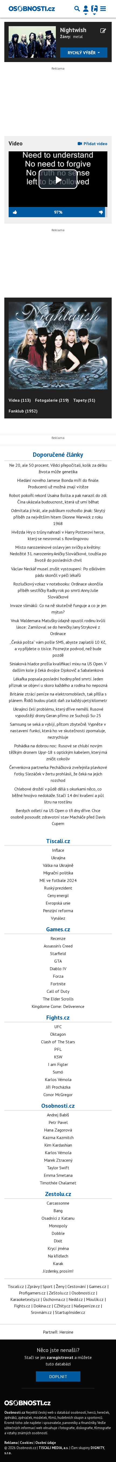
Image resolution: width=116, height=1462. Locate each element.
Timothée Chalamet (58, 1182)
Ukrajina (58, 857)
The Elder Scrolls (58, 998)
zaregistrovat (60, 1357)
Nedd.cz (76, 1299)
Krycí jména (58, 1248)
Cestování (76, 1286)
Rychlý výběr (82, 52)
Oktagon (58, 1034)
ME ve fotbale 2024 (58, 880)
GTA (58, 961)
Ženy (60, 1286)
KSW (58, 1056)
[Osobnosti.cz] (32, 8)
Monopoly (58, 1225)
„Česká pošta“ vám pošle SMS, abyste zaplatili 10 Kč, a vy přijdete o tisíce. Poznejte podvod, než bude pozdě (58, 648)
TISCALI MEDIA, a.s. (54, 1448)
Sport (48, 1286)
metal (78, 36)
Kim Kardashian (58, 1145)
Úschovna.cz (54, 1299)
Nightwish (73, 30)
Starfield (58, 953)
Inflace (58, 850)
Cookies (26, 1442)
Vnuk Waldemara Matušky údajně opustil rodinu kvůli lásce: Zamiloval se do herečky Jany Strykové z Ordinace (58, 627)
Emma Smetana (58, 1175)
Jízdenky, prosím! (58, 1271)
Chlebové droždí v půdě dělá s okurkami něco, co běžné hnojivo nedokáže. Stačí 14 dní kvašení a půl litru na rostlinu (58, 795)
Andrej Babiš (58, 1114)
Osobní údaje (45, 1442)
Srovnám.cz (41, 1312)
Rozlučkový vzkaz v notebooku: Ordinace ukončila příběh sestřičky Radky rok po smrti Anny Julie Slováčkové (58, 590)
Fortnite (58, 983)
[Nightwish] (32, 41)
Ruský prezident (58, 888)
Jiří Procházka (58, 1087)
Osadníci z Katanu (58, 1218)
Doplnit (58, 1376)
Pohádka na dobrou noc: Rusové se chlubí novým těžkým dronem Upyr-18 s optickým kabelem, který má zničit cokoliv (58, 752)
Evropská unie (58, 903)
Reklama (11, 1442)
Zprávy (33, 1286)
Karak (58, 1263)
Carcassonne (58, 1203)
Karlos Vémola (58, 1079)
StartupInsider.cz (70, 1312)
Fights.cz (58, 1017)
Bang (58, 1210)
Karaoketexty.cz (25, 1299)
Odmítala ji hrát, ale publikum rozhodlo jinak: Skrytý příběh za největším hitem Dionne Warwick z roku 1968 (58, 517)
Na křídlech (58, 1256)
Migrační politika (58, 872)
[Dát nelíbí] (85, 212)
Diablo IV (58, 968)
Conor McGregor (58, 1094)
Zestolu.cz (58, 1194)
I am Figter (58, 1064)
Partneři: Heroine (58, 1332)
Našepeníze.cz (87, 1305)
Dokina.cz (42, 1305)
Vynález (58, 918)
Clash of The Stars (58, 1041)
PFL (58, 1049)
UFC (58, 1026)
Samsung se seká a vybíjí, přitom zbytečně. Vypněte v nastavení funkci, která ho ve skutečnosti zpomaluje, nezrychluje (58, 730)
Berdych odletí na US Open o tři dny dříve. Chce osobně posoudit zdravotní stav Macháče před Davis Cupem (58, 817)
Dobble (58, 1233)
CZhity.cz (62, 1305)
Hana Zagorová (58, 1130)
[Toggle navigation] (103, 8)
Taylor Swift (58, 1167)
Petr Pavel (58, 1122)
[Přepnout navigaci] (85, 8)
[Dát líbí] (31, 212)
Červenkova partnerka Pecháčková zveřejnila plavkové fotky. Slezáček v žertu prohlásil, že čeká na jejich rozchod (58, 774)
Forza (58, 976)
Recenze (58, 938)
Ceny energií (58, 895)
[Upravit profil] (103, 30)
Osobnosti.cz (58, 1105)
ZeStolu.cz (58, 1293)
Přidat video (95, 143)
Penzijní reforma (58, 910)
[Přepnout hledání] (77, 8)
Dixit (58, 1240)
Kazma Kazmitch (58, 1137)
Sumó (58, 1072)
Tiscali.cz (58, 841)
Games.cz (58, 929)
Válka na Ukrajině (58, 865)
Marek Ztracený (58, 1160)
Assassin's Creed (58, 946)
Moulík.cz (95, 1299)
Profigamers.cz (32, 1293)
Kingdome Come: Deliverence (58, 1006)
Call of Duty (58, 991)
